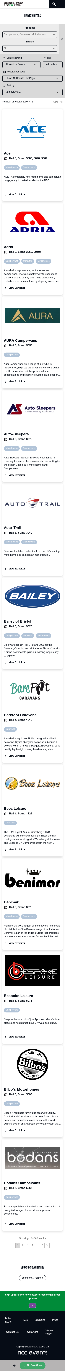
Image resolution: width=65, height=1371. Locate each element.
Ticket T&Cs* (8, 1320)
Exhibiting (40, 1320)
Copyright (32, 1332)
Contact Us (12, 1332)
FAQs (25, 1320)
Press (55, 1320)
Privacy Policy (49, 1332)
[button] (14, 1365)
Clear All (58, 102)
